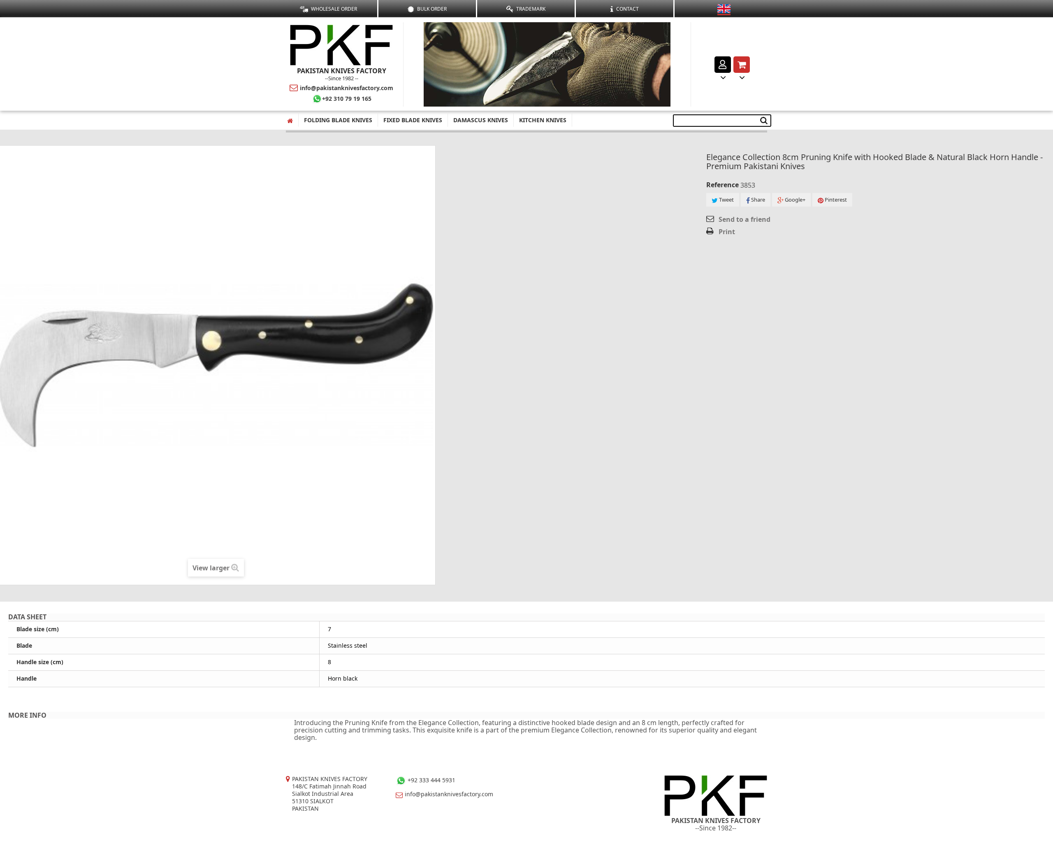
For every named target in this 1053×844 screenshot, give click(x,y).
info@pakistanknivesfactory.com (346, 88)
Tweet (726, 199)
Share (757, 199)
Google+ (794, 199)
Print (727, 231)
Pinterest (835, 199)
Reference (722, 184)
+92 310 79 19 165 (346, 98)
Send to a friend (744, 219)
